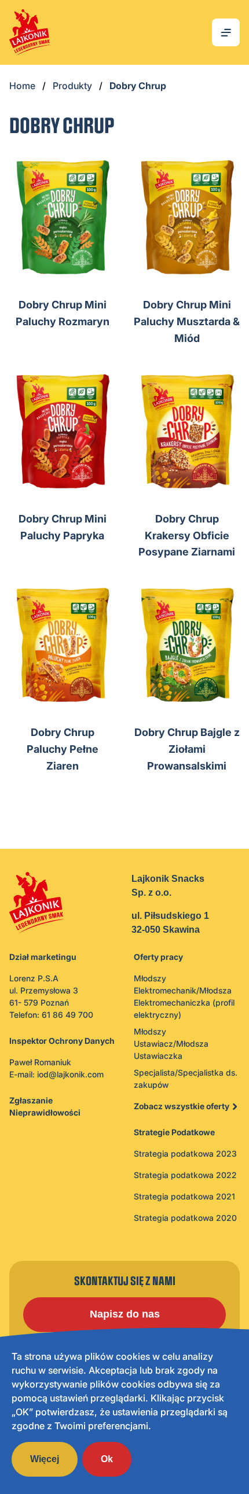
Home (22, 85)
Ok (107, 1459)
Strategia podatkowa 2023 (185, 1153)
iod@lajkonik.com (70, 1074)
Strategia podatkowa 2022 (185, 1175)
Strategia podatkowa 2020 (185, 1218)
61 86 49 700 (67, 1015)
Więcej (44, 1459)
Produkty (72, 85)
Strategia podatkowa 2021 (184, 1196)
